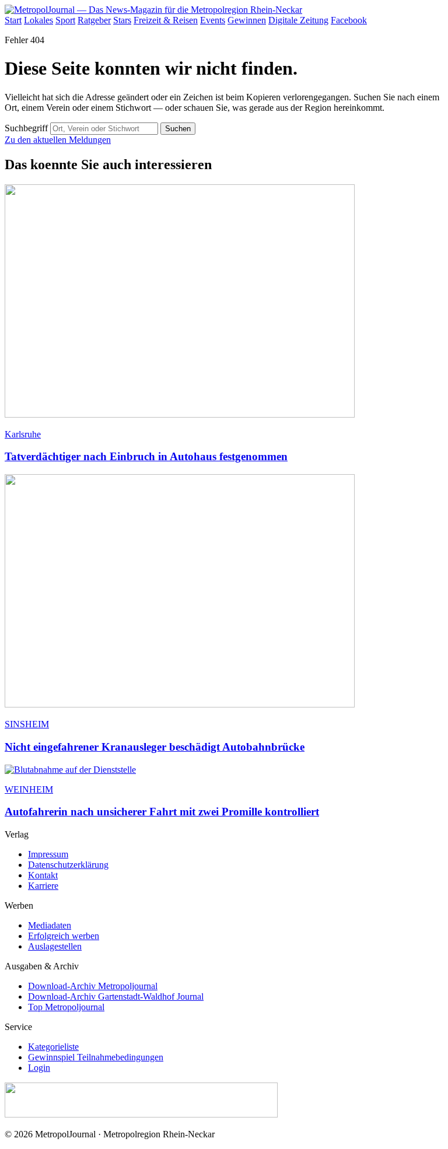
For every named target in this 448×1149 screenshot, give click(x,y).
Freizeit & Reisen (166, 20)
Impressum (48, 854)
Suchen (178, 128)
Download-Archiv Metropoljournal (93, 986)
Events (212, 20)
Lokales (38, 20)
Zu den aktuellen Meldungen (58, 140)
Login (39, 1068)
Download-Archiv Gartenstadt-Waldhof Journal (116, 996)
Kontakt (43, 875)
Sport (65, 20)
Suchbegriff (26, 128)
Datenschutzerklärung (68, 865)
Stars (122, 20)
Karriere (43, 886)
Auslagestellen (55, 946)
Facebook (349, 20)
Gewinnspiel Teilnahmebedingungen (95, 1057)
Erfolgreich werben (63, 936)
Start (13, 20)
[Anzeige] (141, 1114)
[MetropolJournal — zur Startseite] (153, 10)
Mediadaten (49, 925)
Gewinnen (247, 20)
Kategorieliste (53, 1047)
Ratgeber (94, 20)
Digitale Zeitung (298, 20)
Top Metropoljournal (66, 1007)
